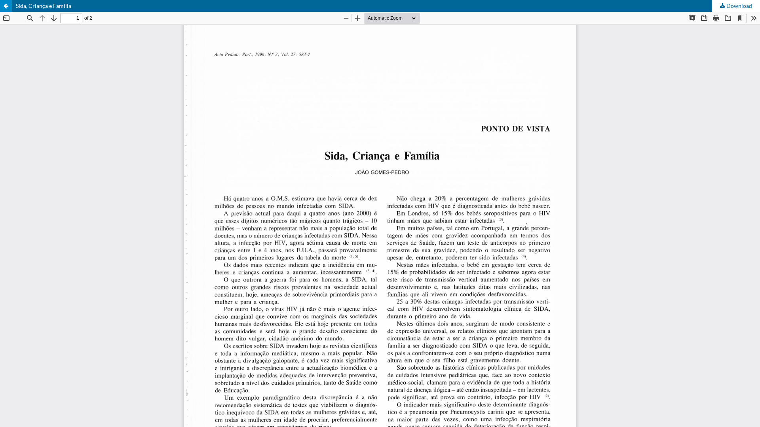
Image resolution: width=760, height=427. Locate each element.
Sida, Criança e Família (43, 5)
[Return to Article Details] (6, 6)
